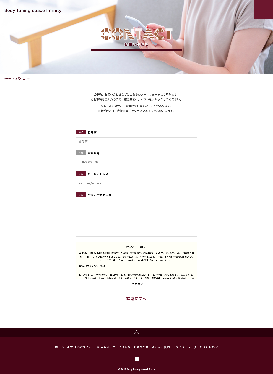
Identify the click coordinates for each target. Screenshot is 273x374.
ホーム (7, 78)
